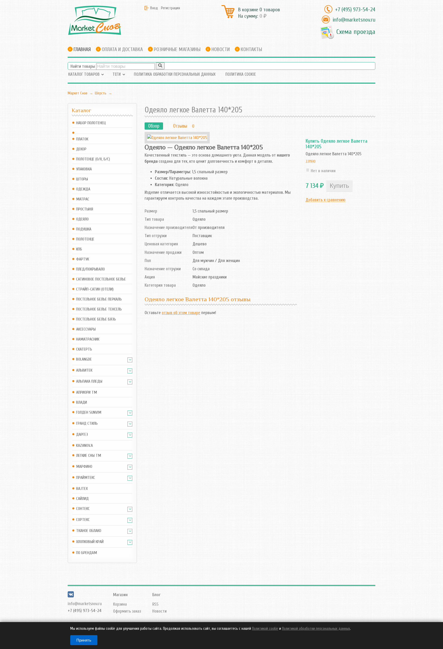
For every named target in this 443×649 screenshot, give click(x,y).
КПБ (79, 249)
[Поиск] (160, 65)
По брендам (86, 553)
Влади (81, 402)
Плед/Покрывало (90, 269)
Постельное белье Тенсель (99, 309)
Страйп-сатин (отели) (95, 289)
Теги (117, 74)
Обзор (153, 126)
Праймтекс (85, 478)
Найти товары (83, 66)
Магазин (120, 594)
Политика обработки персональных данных (175, 74)
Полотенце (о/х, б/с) (93, 159)
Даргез (82, 435)
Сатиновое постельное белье (101, 279)
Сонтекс (83, 509)
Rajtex (82, 489)
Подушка (83, 229)
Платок (82, 139)
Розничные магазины (177, 49)
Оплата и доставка (122, 49)
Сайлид (82, 499)
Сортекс (83, 520)
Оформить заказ (127, 611)
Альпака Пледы (89, 381)
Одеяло (82, 219)
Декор (81, 149)
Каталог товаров (83, 74)
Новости (221, 49)
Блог (156, 594)
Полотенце (85, 239)
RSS (155, 604)
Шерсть (100, 93)
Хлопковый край (90, 542)
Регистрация (170, 8)
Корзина (120, 604)
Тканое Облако (88, 531)
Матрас (82, 199)
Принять (83, 640)
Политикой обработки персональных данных (316, 628)
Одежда (83, 189)
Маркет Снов (77, 93)
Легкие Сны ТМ (88, 456)
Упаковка (84, 169)
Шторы (82, 179)
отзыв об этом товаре (181, 312)
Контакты (251, 49)
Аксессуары (86, 329)
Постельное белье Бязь (96, 319)
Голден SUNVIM (88, 412)
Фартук (82, 259)
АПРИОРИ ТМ (86, 392)
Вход (154, 8)
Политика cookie (240, 74)
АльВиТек (84, 370)
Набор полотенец (91, 123)
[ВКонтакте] (71, 596)
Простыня (84, 209)
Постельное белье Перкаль (99, 299)
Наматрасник (87, 339)
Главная (82, 49)
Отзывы (180, 126)
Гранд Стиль (87, 423)
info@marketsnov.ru (354, 19)
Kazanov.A (84, 446)
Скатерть (84, 349)
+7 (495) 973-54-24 (355, 9)
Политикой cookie (265, 628)
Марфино (84, 467)
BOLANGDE (84, 359)
